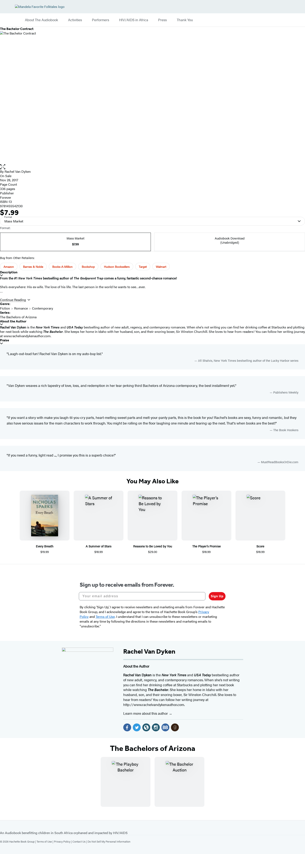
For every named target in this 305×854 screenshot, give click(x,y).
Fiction (5, 308)
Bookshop (88, 266)
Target (143, 266)
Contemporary (42, 308)
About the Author (13, 321)
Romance (21, 308)
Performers (100, 20)
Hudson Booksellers (117, 266)
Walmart (161, 266)
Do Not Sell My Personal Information (109, 841)
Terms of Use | (45, 841)
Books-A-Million (62, 266)
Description (8, 272)
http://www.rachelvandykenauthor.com (153, 704)
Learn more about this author (146, 713)
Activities (75, 20)
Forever (5, 197)
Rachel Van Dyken (18, 171)
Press (162, 20)
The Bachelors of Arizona (18, 317)
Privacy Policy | (63, 841)
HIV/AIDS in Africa (133, 20)
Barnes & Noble (33, 266)
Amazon (9, 266)
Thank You (185, 20)
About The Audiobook (41, 20)
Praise (4, 340)
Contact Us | (80, 841)
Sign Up (217, 596)
